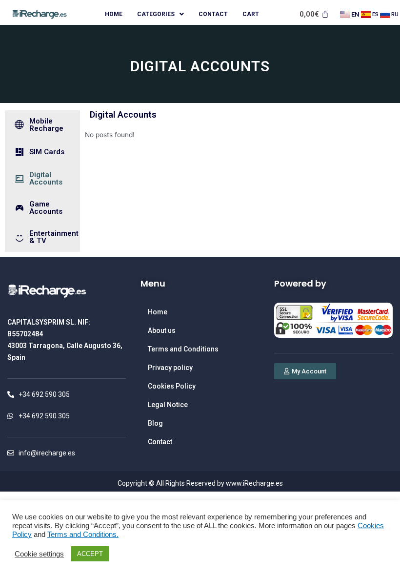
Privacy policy (170, 367)
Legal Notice (168, 405)
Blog (155, 423)
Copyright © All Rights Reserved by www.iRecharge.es (200, 483)
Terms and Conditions (183, 349)
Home (113, 14)
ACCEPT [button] (90, 553)
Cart (250, 14)
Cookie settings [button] (39, 554)
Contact (213, 14)
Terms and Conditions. (83, 534)
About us (162, 330)
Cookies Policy (172, 386)
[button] (305, 371)
